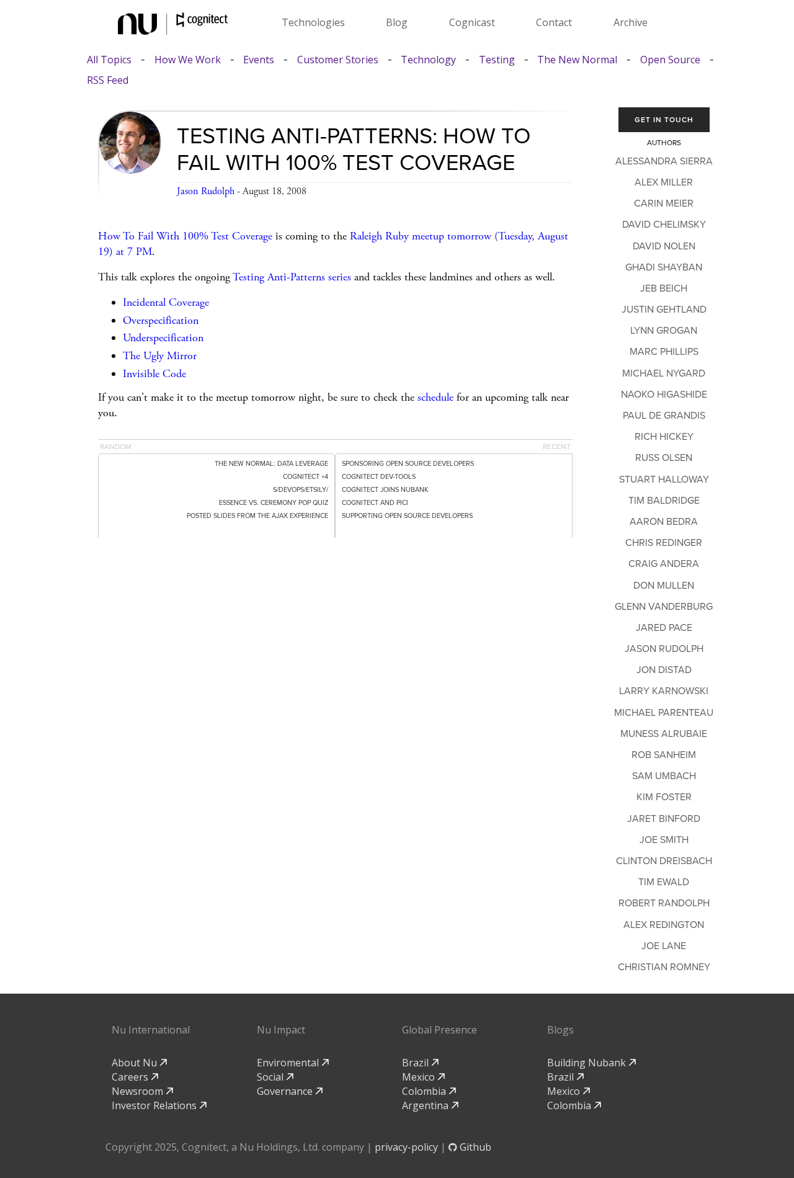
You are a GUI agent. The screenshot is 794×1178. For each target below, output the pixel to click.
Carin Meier (664, 203)
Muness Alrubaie (663, 734)
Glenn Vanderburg (664, 606)
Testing (497, 59)
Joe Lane (663, 946)
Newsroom (139, 1091)
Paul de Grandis (664, 415)
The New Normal (577, 59)
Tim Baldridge (664, 500)
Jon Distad (664, 670)
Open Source (670, 59)
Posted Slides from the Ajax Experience (257, 516)
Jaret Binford (663, 819)
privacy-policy (406, 1147)
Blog (397, 22)
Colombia (425, 1091)
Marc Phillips (664, 352)
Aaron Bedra (664, 521)
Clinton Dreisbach (664, 861)
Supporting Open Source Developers (407, 516)
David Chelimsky (664, 224)
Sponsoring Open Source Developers (408, 464)
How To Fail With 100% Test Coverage (185, 236)
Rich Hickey (664, 437)
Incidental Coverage (166, 302)
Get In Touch (664, 119)
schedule (435, 397)
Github (474, 1147)
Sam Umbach (664, 776)
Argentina (426, 1105)
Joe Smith (664, 840)
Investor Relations (155, 1105)
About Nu (135, 1062)
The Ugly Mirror (160, 356)
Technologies (313, 22)
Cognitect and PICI (375, 503)
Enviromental (289, 1062)
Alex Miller (664, 182)
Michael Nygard (663, 373)
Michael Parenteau (663, 713)
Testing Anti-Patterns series (292, 277)
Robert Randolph (664, 903)
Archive (630, 22)
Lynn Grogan (663, 330)
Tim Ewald (663, 882)
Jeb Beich (663, 288)
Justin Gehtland (664, 309)
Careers (131, 1077)
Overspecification (160, 320)
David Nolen (664, 246)
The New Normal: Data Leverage (271, 464)
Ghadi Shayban (663, 267)
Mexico (419, 1077)
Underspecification (163, 338)
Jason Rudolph (205, 191)
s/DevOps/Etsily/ (300, 490)
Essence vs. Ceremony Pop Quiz (273, 503)
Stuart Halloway (664, 479)
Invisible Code (154, 374)
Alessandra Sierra (664, 161)
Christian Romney (664, 967)
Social (271, 1077)
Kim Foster (664, 797)
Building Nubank (587, 1062)
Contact (554, 22)
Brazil (416, 1062)
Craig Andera (663, 564)
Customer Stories (337, 59)
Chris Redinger (663, 543)
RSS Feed (107, 80)
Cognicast (472, 22)
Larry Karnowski (663, 691)
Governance (286, 1091)
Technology (428, 59)
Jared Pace (664, 628)
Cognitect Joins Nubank (385, 490)
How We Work (187, 59)
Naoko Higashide (664, 394)
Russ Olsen (663, 458)
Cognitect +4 (305, 477)
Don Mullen (663, 585)
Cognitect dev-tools (379, 477)
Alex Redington (663, 925)
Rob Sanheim (663, 755)
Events (258, 59)
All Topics (109, 59)
